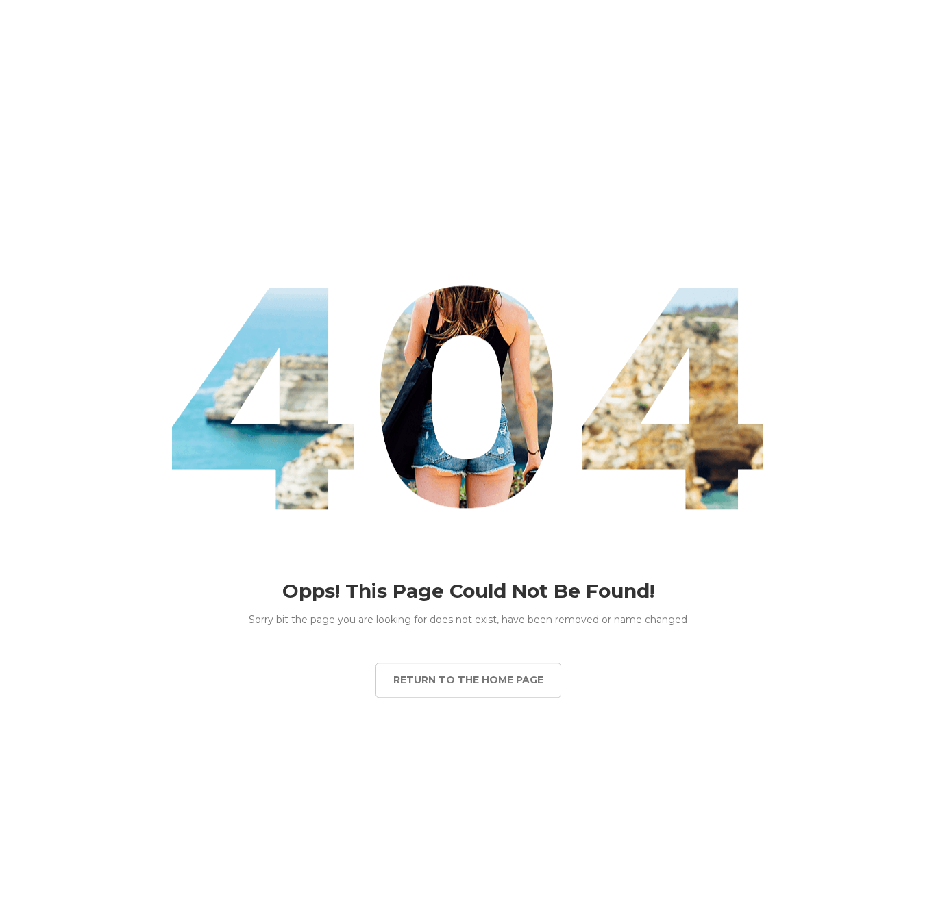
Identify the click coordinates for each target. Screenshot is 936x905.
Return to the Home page (468, 680)
